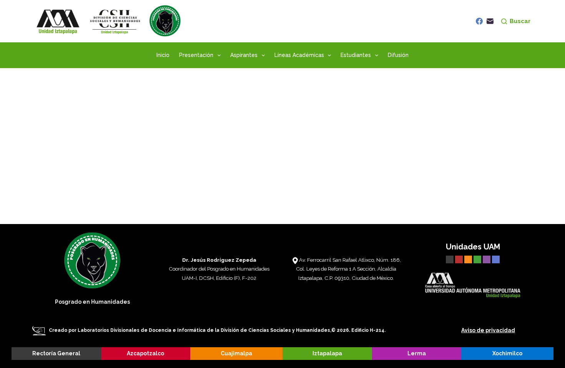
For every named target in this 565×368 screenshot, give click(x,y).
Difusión (398, 55)
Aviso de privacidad (488, 330)
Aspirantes (244, 55)
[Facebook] (479, 21)
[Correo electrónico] (490, 21)
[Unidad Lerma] (487, 259)
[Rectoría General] (450, 259)
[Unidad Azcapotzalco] (459, 259)
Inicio (163, 55)
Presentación (196, 55)
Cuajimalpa (236, 353)
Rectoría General (56, 353)
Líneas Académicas (299, 55)
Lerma (416, 353)
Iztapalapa (327, 353)
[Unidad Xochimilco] (496, 259)
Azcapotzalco (145, 353)
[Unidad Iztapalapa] (478, 259)
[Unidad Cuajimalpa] (469, 259)
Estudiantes (356, 55)
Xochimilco (507, 353)
